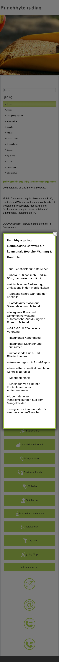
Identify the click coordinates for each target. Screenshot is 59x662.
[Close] (55, 234)
